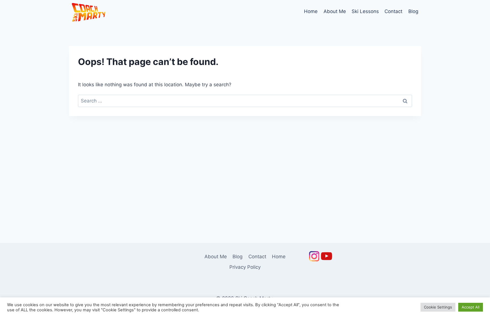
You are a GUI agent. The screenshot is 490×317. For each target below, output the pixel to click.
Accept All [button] (471, 307)
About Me (335, 11)
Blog (413, 11)
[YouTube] (326, 256)
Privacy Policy (245, 267)
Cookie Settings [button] (438, 307)
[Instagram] (314, 256)
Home (311, 11)
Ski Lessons (365, 11)
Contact (393, 11)
